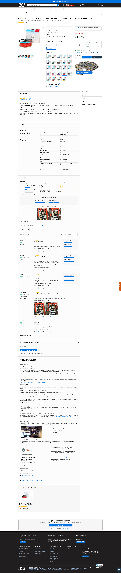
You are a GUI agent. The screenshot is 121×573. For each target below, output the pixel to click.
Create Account (66, 528)
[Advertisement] (60, 515)
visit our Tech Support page (32, 442)
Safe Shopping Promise (24, 553)
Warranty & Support (29, 360)
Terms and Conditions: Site (34, 569)
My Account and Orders (24, 548)
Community (52, 548)
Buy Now (97, 57)
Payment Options (38, 553)
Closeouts (68, 548)
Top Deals (29, 9)
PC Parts (38, 9)
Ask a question (29, 99)
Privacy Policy (85, 568)
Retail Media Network (54, 559)
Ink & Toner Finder (54, 553)
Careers (51, 555)
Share (98, 15)
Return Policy (22, 550)
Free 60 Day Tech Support (53, 86)
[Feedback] (119, 286)
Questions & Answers (29, 342)
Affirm (36, 555)
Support (82, 9)
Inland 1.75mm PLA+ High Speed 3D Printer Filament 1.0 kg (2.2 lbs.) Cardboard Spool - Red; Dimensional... (25, 503)
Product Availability (39, 550)
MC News (75, 9)
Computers (45, 9)
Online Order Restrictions (40, 551)
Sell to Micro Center (54, 556)
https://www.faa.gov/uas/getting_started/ (63, 416)
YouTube (98, 567)
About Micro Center (32, 568)
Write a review (22, 99)
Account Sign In (66, 569)
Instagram (95, 567)
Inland (19, 15)
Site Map (52, 561)
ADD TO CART (87, 57)
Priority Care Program (63, 457)
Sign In (60, 525)
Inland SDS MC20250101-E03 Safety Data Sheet (32, 480)
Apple (53, 9)
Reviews (23, 177)
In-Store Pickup (38, 548)
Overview (24, 94)
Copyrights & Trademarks (57, 569)
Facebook (91, 567)
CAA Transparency (62, 568)
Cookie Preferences (73, 569)
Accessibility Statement (41, 568)
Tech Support (69, 550)
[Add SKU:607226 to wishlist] (28, 493)
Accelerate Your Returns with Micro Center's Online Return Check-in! (33, 382)
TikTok (100, 567)
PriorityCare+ (68, 9)
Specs (22, 124)
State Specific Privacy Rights (52, 568)
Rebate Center (53, 551)
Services (59, 9)
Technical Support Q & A (27, 475)
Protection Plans (22, 556)
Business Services (54, 558)
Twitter (93, 567)
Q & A (83, 101)
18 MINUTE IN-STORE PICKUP (95, 9)
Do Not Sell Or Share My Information (74, 568)
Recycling (21, 555)
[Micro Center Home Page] (21, 4)
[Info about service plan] (60, 84)
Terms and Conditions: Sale (45, 569)
